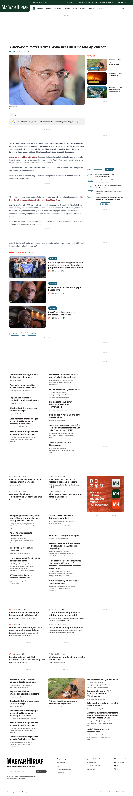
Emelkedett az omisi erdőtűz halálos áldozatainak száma (116, 76)
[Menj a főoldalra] (15, 7)
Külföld (48, 8)
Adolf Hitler (32, 334)
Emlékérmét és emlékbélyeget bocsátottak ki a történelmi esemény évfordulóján (109, 198)
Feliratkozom (41, 771)
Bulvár (91, 8)
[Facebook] (119, 2)
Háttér (67, 8)
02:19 (90, 174)
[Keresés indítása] (118, 8)
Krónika (94, 82)
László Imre (14, 334)
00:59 (90, 198)
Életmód (83, 8)
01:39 (90, 186)
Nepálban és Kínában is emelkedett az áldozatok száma (116, 89)
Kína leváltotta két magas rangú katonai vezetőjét (108, 192)
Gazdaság (58, 8)
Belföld (40, 8)
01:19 (90, 192)
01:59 (90, 180)
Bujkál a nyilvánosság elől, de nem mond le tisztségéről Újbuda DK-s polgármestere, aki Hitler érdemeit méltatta (66, 266)
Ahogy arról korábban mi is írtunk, (23, 157)
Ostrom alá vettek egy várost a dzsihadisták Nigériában (115, 63)
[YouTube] (122, 2)
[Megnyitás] (34, 8)
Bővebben (105, 204)
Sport (75, 8)
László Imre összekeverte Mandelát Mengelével (61, 313)
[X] (125, 2)
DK (23, 334)
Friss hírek (39, 2)
